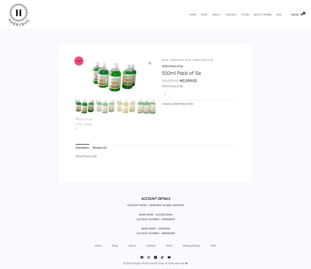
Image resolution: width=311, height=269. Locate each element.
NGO (279, 14)
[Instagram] (148, 257)
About (216, 14)
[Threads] (155, 257)
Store (245, 14)
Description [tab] (82, 147)
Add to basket (187, 93)
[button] (150, 63)
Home (192, 14)
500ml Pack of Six (181, 59)
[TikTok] (162, 257)
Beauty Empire (263, 14)
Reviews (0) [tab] (99, 147)
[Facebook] (141, 257)
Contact (231, 14)
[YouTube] (169, 257)
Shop (204, 14)
